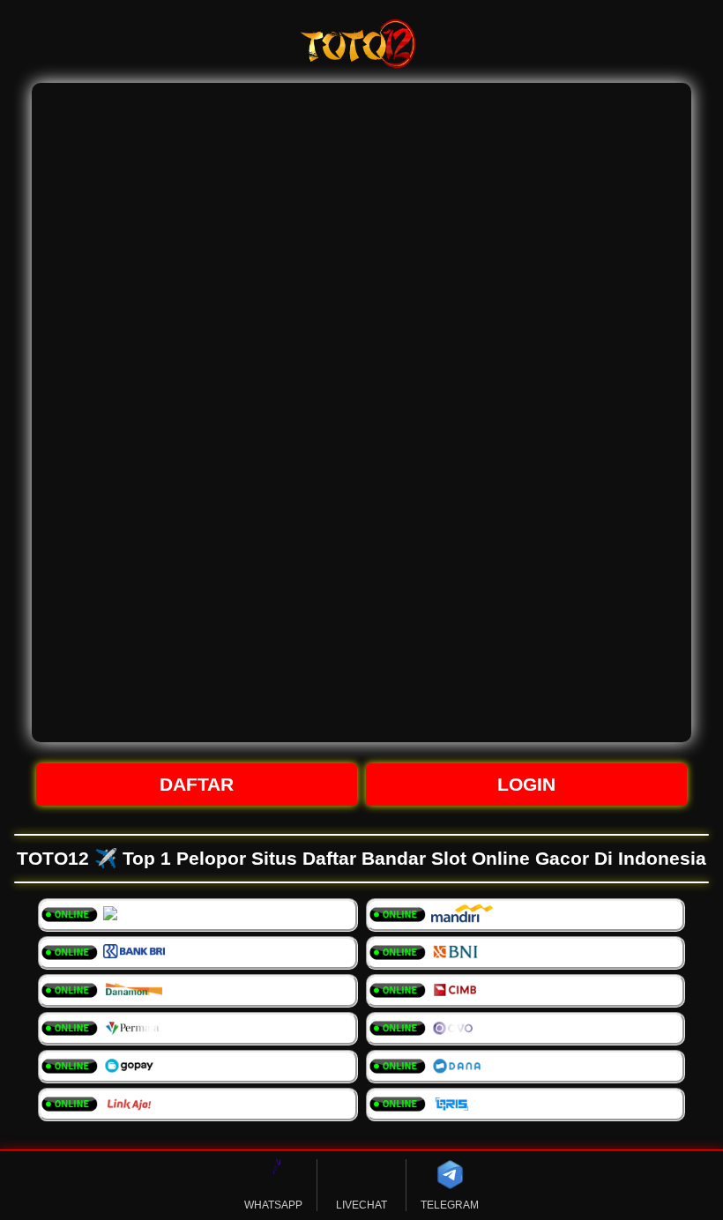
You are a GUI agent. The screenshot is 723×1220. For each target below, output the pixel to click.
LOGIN (526, 784)
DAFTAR (197, 784)
